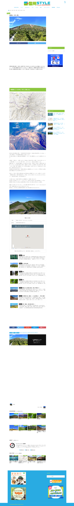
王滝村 (18, 332)
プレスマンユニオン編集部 (21, 443)
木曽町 (11, 332)
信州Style (15, 504)
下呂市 (21, 332)
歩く (14, 332)
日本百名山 (25, 332)
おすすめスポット (27, 7)
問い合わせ (58, 7)
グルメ (33, 7)
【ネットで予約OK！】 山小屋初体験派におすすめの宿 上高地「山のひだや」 (58, 128)
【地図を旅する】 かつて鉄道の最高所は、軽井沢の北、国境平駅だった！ (58, 119)
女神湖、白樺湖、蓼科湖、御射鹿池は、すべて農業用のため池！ (58, 114)
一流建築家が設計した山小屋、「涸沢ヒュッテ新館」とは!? (58, 124)
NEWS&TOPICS (16, 7)
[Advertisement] (27, 55)
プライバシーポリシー (47, 7)
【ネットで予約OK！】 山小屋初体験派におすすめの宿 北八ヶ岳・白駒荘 (58, 133)
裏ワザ (41, 7)
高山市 (36, 332)
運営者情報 (53, 7)
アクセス (37, 7)
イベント (22, 7)
